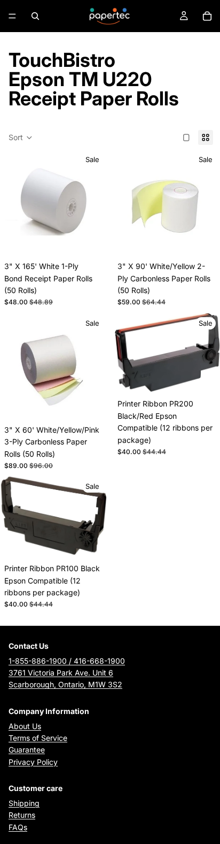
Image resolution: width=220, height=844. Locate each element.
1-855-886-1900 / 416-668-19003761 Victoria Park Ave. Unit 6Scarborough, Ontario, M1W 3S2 (67, 672)
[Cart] (207, 16)
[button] (21, 137)
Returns (22, 814)
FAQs (18, 827)
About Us (25, 726)
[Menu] (12, 16)
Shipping (24, 803)
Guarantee (27, 749)
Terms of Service (38, 737)
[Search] (35, 16)
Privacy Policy (33, 761)
